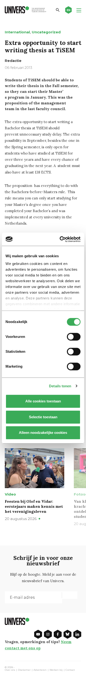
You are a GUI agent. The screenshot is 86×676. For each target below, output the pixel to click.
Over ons (10, 670)
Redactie (13, 60)
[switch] (74, 337)
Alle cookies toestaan (43, 401)
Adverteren (40, 670)
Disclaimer (24, 670)
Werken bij (56, 670)
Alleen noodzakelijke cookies (43, 433)
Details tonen (60, 386)
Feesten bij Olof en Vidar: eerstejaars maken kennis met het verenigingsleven (34, 506)
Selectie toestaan (43, 417)
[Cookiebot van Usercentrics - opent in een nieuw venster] (61, 239)
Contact (70, 670)
